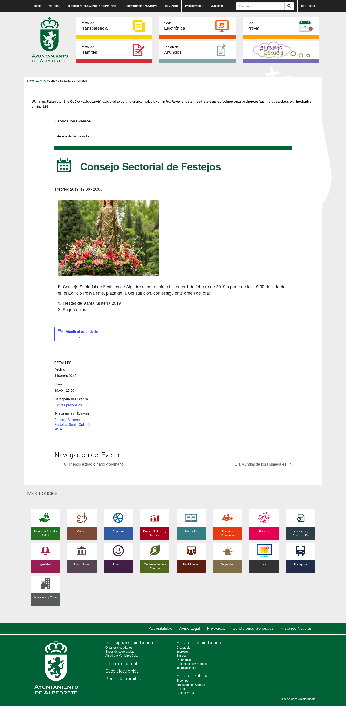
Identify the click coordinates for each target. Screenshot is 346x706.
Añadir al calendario (82, 331)
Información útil (121, 663)
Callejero (182, 688)
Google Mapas (186, 692)
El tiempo (183, 680)
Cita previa (183, 647)
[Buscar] (289, 6)
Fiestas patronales (68, 404)
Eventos (41, 80)
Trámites (89, 50)
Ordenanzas (184, 659)
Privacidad (216, 628)
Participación (194, 6)
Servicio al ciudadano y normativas (92, 6)
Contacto (171, 6)
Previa (253, 26)
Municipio (217, 6)
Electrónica (174, 26)
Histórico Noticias (296, 628)
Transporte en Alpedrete (192, 684)
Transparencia (94, 26)
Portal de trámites (123, 678)
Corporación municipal (142, 6)
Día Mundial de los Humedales (261, 464)
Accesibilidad (160, 628)
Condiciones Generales (253, 628)
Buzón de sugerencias (119, 651)
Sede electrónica (122, 671)
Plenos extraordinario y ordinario (96, 464)
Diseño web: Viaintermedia (298, 699)
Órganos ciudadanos (118, 647)
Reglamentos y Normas (192, 663)
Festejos (60, 424)
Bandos (181, 655)
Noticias (54, 6)
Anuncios (172, 50)
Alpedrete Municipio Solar (122, 655)
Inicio (38, 6)
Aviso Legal (189, 628)
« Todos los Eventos (72, 121)
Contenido (308, 6)
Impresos (182, 651)
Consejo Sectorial (67, 419)
